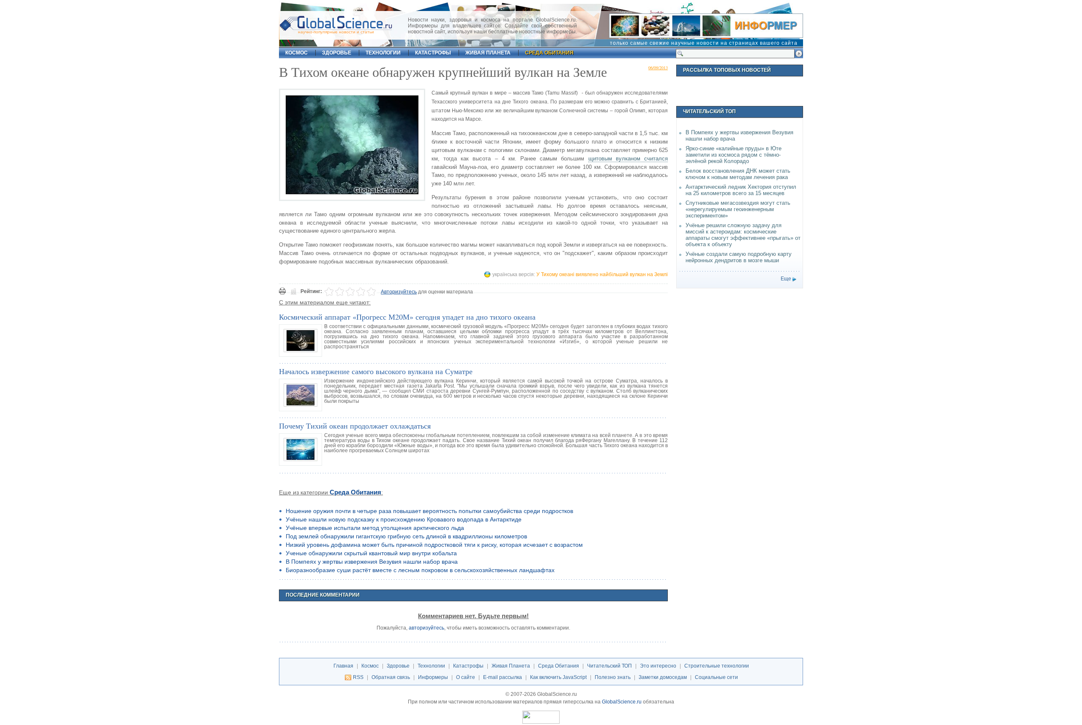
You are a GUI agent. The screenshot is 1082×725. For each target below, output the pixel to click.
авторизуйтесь (426, 628)
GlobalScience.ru (622, 702)
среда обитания (549, 53)
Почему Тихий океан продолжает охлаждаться (355, 426)
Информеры (433, 677)
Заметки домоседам (663, 677)
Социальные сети (716, 677)
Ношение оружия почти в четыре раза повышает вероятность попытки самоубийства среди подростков (429, 511)
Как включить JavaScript (558, 677)
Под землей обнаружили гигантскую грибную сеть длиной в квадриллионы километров (406, 536)
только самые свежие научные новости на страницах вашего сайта (704, 43)
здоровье (336, 53)
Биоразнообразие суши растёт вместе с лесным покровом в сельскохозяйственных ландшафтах (420, 570)
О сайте (465, 677)
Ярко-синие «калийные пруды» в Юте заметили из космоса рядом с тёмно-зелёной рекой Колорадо (733, 154)
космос (296, 53)
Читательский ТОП (609, 666)
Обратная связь (391, 677)
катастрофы (433, 53)
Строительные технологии (716, 666)
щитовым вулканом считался (628, 158)
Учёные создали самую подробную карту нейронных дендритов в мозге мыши (739, 257)
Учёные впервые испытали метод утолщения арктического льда (375, 527)
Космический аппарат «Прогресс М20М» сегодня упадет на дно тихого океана (407, 317)
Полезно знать (613, 677)
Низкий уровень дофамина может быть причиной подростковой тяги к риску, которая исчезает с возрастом (434, 544)
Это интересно (658, 666)
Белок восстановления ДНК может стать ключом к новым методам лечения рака (738, 174)
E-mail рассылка (502, 677)
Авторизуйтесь (399, 292)
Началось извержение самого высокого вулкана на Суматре (376, 371)
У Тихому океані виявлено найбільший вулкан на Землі (602, 274)
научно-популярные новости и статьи (336, 32)
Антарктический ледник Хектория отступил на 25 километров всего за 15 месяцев (741, 190)
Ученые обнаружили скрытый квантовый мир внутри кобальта (371, 553)
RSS (358, 677)
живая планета (488, 53)
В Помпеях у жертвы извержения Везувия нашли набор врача (372, 561)
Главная (343, 666)
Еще (786, 279)
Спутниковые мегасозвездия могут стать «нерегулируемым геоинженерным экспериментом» (738, 209)
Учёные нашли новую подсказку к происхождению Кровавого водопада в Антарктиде (404, 519)
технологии (383, 53)
